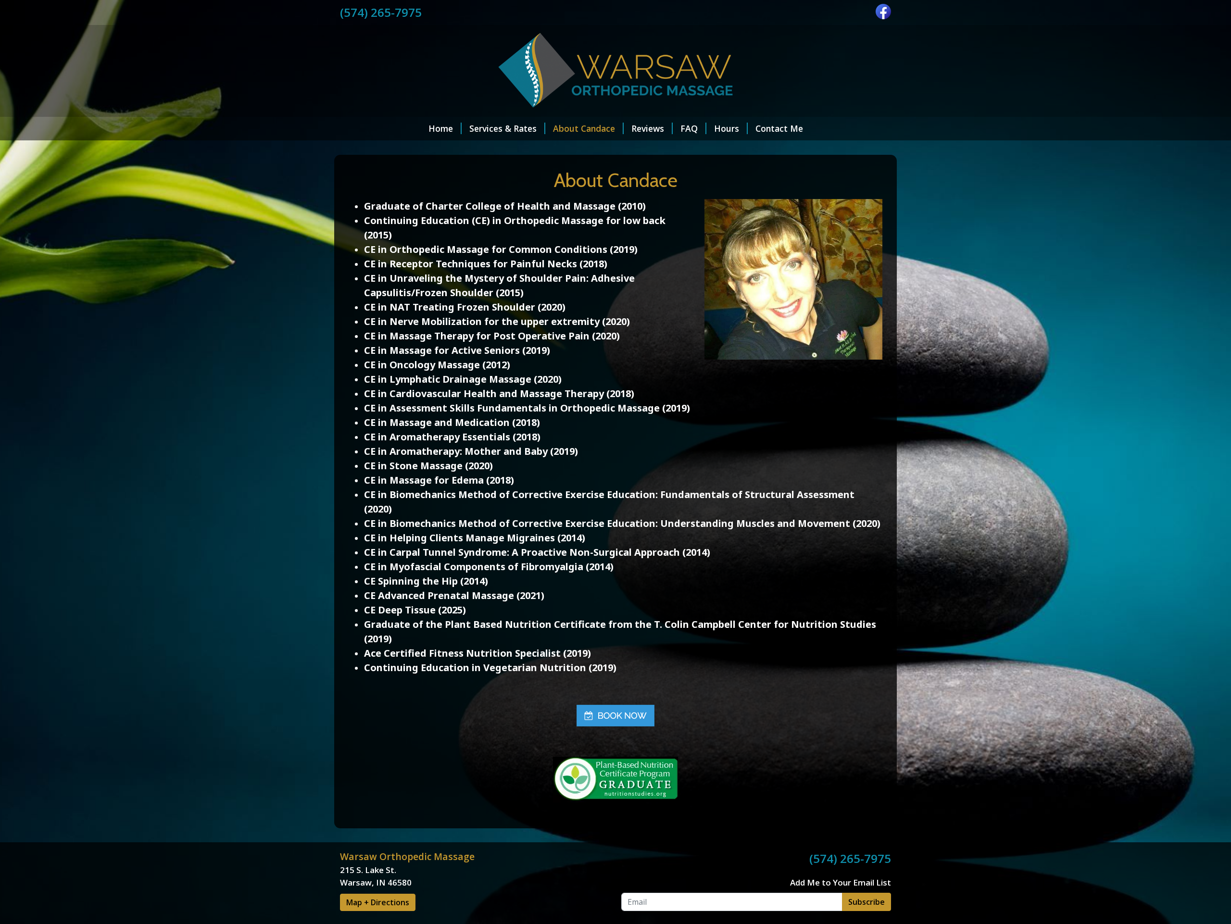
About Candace (584, 128)
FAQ (689, 128)
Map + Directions (377, 902)
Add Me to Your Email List (840, 882)
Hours (726, 128)
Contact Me (779, 128)
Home (440, 128)
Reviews (647, 128)
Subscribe (866, 902)
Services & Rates (503, 128)
